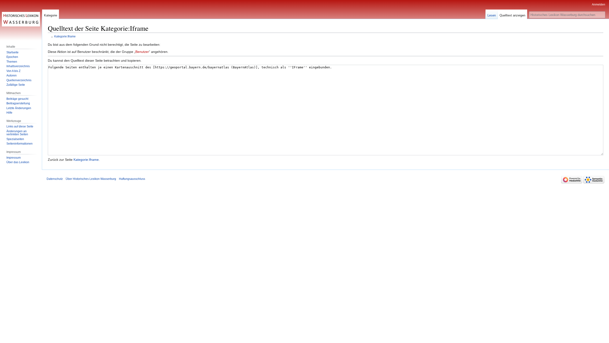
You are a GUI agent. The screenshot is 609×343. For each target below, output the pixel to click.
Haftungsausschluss (132, 179)
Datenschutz (55, 179)
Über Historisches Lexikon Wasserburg (91, 179)
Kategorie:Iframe (65, 36)
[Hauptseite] (21, 19)
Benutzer (142, 52)
